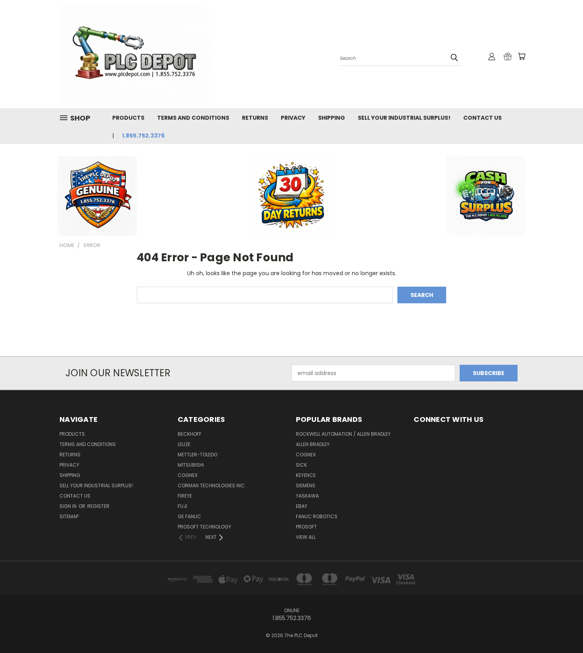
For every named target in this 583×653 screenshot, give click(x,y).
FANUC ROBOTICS (317, 516)
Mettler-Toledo (197, 454)
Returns (255, 118)
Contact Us (482, 118)
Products (128, 118)
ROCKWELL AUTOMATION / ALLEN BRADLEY (343, 434)
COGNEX (306, 454)
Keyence (306, 475)
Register (98, 506)
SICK (301, 465)
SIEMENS (305, 485)
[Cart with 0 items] (521, 56)
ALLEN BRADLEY (313, 444)
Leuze (184, 444)
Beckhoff (189, 434)
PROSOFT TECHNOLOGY (204, 526)
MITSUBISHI (191, 465)
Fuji (182, 506)
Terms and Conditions (193, 118)
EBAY (301, 506)
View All (306, 537)
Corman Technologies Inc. (212, 485)
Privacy (293, 118)
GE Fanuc (189, 516)
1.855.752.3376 (143, 136)
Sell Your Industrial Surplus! (404, 118)
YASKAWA (307, 495)
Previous (562, 628)
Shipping (331, 118)
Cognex (188, 475)
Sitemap (69, 516)
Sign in (68, 506)
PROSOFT (306, 526)
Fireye (185, 495)
